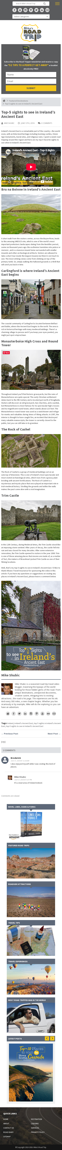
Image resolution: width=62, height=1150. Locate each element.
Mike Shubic (9, 123)
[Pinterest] (37, 714)
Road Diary (8, 1132)
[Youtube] (42, 714)
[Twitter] (19, 714)
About (6, 1123)
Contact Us (8, 1128)
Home (5, 1119)
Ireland (10, 723)
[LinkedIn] (25, 714)
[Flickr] (48, 714)
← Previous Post (9, 733)
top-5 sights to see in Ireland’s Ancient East (24, 726)
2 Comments (46, 123)
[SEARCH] (44, 3)
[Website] (8, 714)
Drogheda (55, 400)
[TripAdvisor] (54, 714)
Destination (36, 1119)
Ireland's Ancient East (23, 723)
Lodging (35, 1123)
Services (35, 1128)
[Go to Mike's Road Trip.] (4, 101)
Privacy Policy (38, 1132)
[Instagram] (31, 714)
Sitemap (7, 1136)
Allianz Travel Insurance (17, 570)
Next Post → (54, 733)
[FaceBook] (14, 714)
